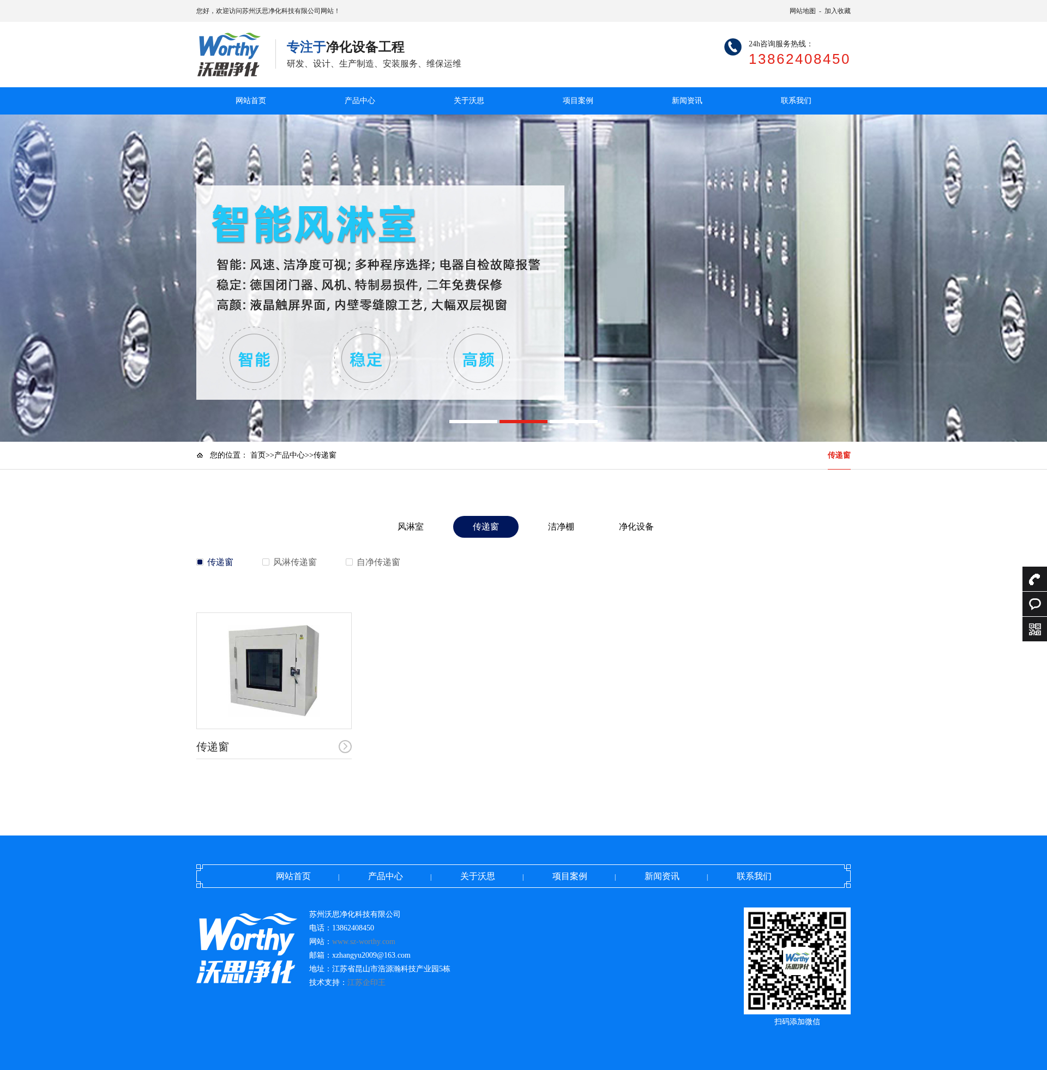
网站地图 (803, 11)
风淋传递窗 (295, 562)
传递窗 (839, 455)
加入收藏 (838, 11)
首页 (258, 455)
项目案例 (578, 101)
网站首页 (251, 101)
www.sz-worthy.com (363, 941)
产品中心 (360, 101)
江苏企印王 (366, 982)
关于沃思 (469, 101)
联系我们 (796, 101)
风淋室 (411, 526)
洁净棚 (561, 526)
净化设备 (636, 526)
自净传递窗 (378, 562)
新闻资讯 (687, 101)
